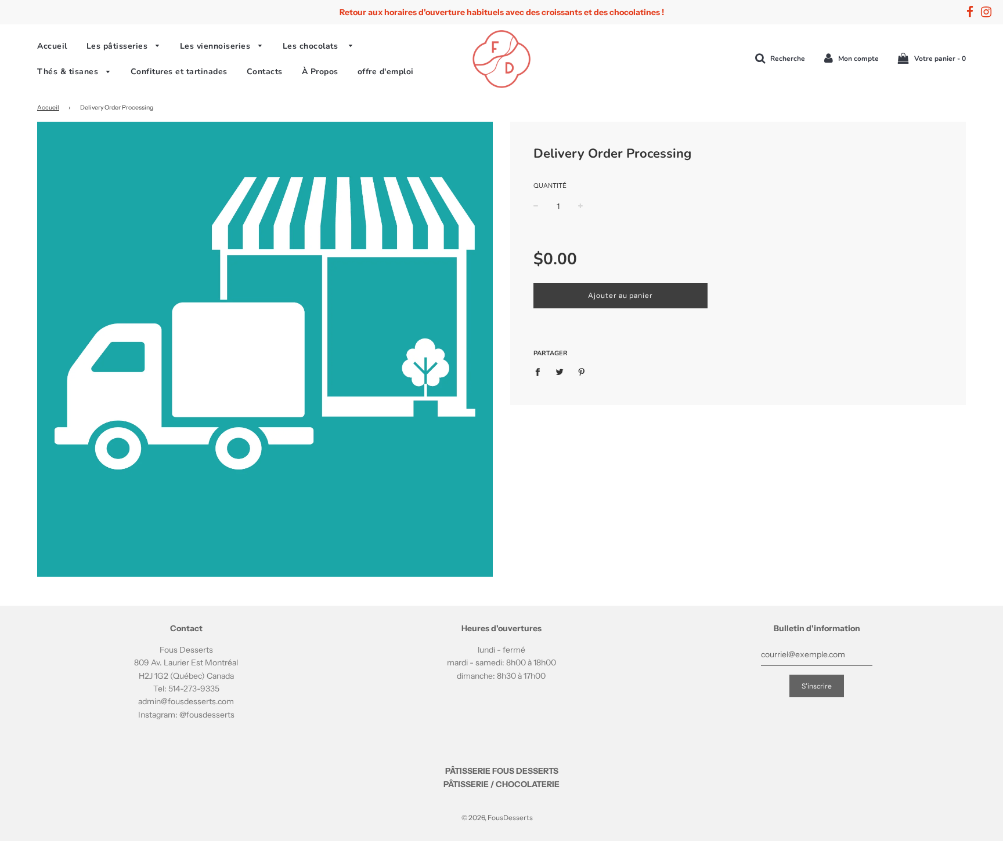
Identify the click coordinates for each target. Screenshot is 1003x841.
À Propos (320, 71)
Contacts (265, 71)
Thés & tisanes (69, 71)
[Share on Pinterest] (582, 371)
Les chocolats (313, 46)
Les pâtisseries (118, 46)
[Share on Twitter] (560, 371)
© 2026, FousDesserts (497, 817)
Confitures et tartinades (179, 71)
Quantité (550, 185)
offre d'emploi (386, 71)
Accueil (52, 46)
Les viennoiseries (216, 46)
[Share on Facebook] (540, 371)
